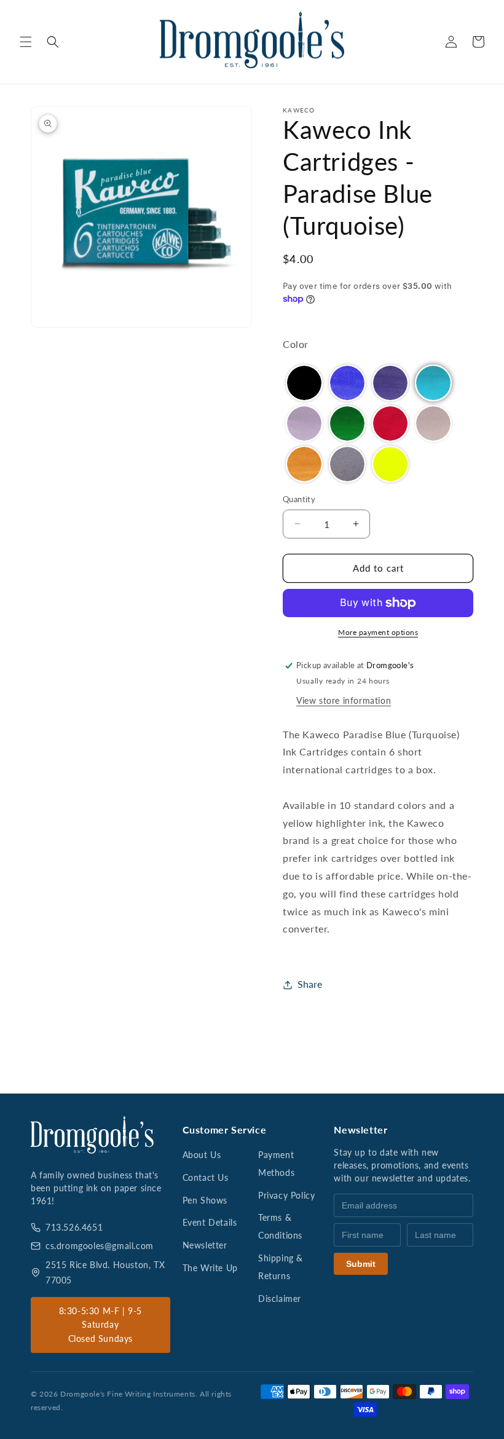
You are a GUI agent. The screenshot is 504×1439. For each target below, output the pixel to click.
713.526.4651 (74, 1227)
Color (296, 344)
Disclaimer (279, 1298)
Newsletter (205, 1245)
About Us (202, 1154)
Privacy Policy (286, 1195)
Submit (361, 1264)
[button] (25, 41)
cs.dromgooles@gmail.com (99, 1245)
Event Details (210, 1222)
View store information (343, 700)
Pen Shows (205, 1200)
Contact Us (206, 1177)
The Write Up (210, 1268)
